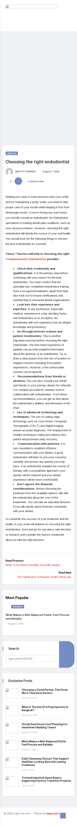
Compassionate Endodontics (26, 259)
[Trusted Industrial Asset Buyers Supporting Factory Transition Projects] (12, 781)
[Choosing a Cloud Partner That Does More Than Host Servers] (12, 693)
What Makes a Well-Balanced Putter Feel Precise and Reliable (37, 617)
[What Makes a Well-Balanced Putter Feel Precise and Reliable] (12, 745)
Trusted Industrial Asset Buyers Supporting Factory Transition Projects (46, 779)
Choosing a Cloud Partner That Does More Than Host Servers (45, 691)
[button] (64, 599)
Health (11, 153)
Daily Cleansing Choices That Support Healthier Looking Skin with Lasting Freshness (45, 762)
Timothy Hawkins (25, 171)
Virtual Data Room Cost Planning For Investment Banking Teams (45, 725)
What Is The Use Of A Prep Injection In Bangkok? (45, 708)
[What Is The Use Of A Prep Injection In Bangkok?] (12, 711)
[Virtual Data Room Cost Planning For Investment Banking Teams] (12, 728)
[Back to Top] (63, 816)
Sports (17, 606)
